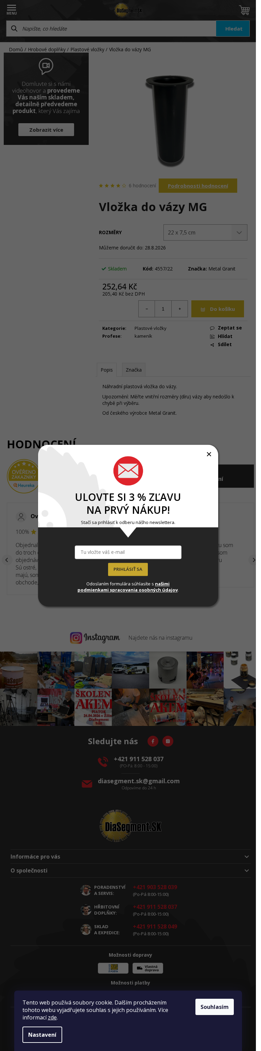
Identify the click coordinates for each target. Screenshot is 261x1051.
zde (52, 1017)
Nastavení (42, 1034)
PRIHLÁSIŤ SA (128, 569)
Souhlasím (215, 1007)
